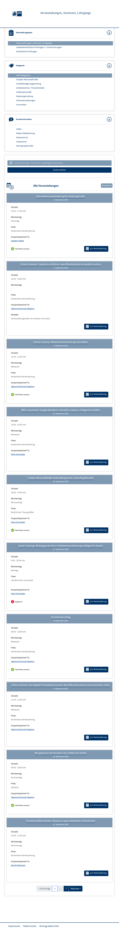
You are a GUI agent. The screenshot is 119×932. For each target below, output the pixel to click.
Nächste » (76, 888)
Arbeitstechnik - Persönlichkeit (30, 88)
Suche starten (59, 170)
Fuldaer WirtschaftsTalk (27, 79)
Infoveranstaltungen (25, 100)
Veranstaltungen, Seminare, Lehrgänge (34, 43)
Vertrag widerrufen (24, 146)
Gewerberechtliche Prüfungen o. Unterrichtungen (39, 47)
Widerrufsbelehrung (25, 133)
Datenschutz (22, 137)
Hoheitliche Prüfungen (26, 51)
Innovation (21, 104)
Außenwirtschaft (23, 92)
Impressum (21, 141)
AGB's (19, 129)
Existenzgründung (24, 96)
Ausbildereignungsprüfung (28, 83)
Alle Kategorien (23, 75)
